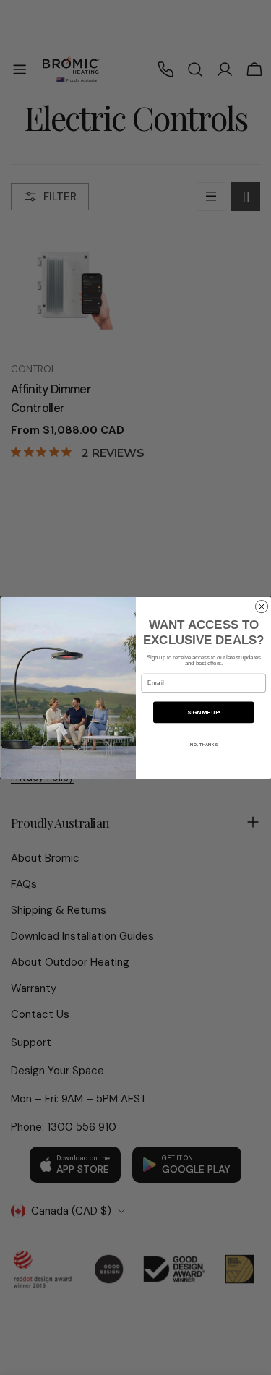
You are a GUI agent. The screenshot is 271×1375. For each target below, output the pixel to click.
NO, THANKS (203, 745)
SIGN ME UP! (203, 712)
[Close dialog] (261, 606)
